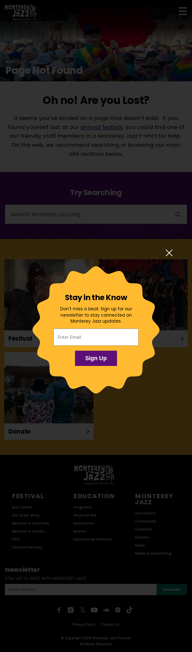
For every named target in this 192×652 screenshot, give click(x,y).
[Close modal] (169, 253)
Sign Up (96, 358)
